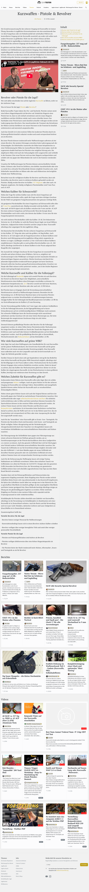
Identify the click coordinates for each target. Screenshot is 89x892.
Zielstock (3, 871)
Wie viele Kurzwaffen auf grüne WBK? (72, 37)
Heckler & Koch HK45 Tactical (33, 619)
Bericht (81, 2)
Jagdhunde (62, 7)
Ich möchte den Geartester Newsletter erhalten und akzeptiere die (62, 869)
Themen (31, 7)
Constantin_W (66, 49)
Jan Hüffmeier (8, 776)
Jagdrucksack (55, 7)
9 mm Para (7, 206)
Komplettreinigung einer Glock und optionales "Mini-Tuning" (76, 667)
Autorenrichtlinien (21, 860)
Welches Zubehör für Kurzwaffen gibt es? (73, 39)
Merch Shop (19, 876)
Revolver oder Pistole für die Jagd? (71, 30)
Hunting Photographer (53, 676)
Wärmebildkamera (6, 876)
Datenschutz (19, 868)
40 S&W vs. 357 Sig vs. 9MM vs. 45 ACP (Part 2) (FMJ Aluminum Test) (10, 719)
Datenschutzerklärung (62, 870)
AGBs (17, 866)
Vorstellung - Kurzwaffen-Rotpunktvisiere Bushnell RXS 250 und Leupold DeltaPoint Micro (75, 822)
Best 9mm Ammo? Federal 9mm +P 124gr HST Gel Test (66, 733)
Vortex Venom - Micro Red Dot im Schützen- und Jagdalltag (74, 66)
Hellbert (71, 627)
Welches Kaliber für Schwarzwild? (71, 32)
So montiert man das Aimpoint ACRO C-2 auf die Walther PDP (55, 819)
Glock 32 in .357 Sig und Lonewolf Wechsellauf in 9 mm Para (77, 621)
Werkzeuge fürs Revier (72, 7)
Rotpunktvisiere (7, 408)
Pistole (22, 107)
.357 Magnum (38, 183)
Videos (25, 7)
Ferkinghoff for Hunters (31, 782)
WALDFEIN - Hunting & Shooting (33, 723)
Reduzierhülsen (23, 337)
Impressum (19, 871)
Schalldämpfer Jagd (6, 879)
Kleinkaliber (4, 873)
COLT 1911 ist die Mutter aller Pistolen (74, 110)
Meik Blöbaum (8, 681)
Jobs (17, 873)
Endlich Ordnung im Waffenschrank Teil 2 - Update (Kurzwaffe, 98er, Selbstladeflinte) (55, 668)
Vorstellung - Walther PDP (13, 829)
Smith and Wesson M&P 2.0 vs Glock (54, 769)
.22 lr (25, 284)
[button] (87, 2)
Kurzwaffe (39, 101)
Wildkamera (4, 884)
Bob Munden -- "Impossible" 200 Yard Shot (11, 770)
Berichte (17, 7)
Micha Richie (29, 623)
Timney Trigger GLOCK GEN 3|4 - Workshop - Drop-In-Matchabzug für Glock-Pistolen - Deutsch (33, 773)
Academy (46, 7)
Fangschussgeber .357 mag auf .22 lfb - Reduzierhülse (74, 45)
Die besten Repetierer (7, 860)
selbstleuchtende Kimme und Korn (33, 399)
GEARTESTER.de (8, 832)
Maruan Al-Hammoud (52, 627)
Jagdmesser (4, 881)
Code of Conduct (20, 863)
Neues (11, 7)
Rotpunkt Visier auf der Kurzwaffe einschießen (32, 718)
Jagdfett (64, 70)
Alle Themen (38, 19)
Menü (4, 7)
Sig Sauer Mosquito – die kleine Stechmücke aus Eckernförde (21, 677)
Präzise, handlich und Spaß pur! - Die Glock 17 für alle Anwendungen (54, 621)
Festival (39, 7)
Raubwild (20, 276)
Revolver (32, 107)
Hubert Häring (8, 726)
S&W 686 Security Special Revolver (72, 87)
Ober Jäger (65, 114)
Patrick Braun (73, 674)
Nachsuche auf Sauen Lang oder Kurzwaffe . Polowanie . (77, 770)
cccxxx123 (50, 737)
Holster (16, 382)
